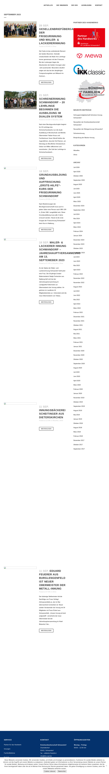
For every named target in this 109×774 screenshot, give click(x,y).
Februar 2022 (78, 312)
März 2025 (77, 201)
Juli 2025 (76, 189)
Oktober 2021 (78, 325)
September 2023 (79, 252)
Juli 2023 (76, 257)
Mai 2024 (76, 218)
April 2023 (76, 270)
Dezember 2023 (78, 240)
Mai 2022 (76, 299)
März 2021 (77, 338)
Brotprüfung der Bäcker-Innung (83, 137)
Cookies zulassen (49, 771)
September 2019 (79, 406)
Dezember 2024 (78, 206)
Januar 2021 (77, 346)
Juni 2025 (76, 193)
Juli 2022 (76, 291)
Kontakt (6, 757)
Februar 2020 (78, 389)
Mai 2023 (76, 265)
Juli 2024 (76, 214)
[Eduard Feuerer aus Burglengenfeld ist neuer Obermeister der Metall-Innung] (20, 647)
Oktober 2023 (78, 248)
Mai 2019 (76, 415)
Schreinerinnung (79, 133)
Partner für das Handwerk (12, 745)
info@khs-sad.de (46, 756)
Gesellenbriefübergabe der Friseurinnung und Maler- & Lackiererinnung (58, 36)
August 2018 (77, 427)
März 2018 (77, 432)
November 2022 (78, 282)
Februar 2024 (78, 231)
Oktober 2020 (78, 359)
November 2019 (78, 398)
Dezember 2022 (78, 278)
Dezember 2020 (78, 351)
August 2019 (77, 410)
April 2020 (76, 380)
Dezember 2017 (78, 440)
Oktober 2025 (78, 176)
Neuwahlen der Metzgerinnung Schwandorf (88, 129)
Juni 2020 (76, 376)
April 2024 (76, 223)
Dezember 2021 (78, 316)
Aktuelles (55, 120)
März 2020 (77, 385)
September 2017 (79, 449)
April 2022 (76, 304)
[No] (106, 766)
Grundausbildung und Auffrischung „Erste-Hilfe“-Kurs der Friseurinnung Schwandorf (53, 185)
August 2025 (77, 184)
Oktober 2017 (78, 444)
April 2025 (76, 197)
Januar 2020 (77, 393)
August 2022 (77, 287)
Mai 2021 (76, 334)
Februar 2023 (78, 274)
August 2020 (77, 368)
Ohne (54, 46)
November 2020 (78, 355)
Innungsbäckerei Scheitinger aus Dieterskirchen (52, 414)
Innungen (7, 749)
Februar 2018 (78, 436)
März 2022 (77, 308)
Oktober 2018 (78, 423)
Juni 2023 (76, 261)
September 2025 (79, 180)
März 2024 (77, 227)
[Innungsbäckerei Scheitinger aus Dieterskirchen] (20, 482)
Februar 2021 (78, 342)
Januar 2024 (77, 235)
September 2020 (79, 363)
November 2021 (78, 321)
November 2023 (78, 244)
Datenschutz (62, 771)
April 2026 (76, 171)
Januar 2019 (77, 419)
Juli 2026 (76, 167)
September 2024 (79, 210)
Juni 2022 (76, 295)
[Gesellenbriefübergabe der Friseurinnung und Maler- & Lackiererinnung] (20, 29)
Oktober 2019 (78, 402)
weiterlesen (46, 82)
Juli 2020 (76, 372)
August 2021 (77, 329)
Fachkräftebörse (9, 753)
